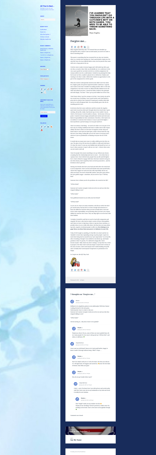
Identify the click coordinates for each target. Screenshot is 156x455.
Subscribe (44, 116)
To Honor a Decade (44, 37)
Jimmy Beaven (43, 48)
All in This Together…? (45, 34)
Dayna (41, 52)
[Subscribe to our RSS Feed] (51, 126)
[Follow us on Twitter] (45, 126)
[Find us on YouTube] (41, 129)
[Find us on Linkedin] (48, 126)
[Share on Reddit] (48, 89)
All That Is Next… (47, 6)
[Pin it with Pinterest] (51, 89)
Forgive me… (43, 32)
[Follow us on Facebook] (41, 126)
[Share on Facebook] (41, 89)
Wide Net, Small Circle (45, 39)
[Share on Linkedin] (41, 92)
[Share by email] (45, 92)
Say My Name (43, 29)
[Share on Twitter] (45, 89)
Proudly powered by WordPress (77, 451)
